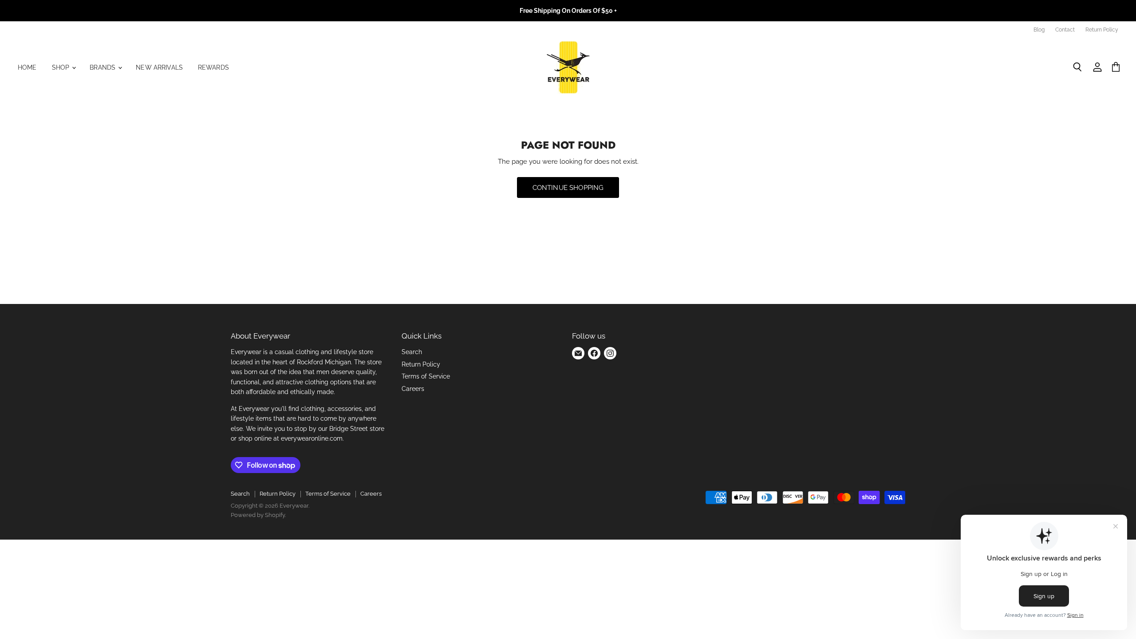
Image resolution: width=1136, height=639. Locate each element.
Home (27, 67)
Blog (1039, 30)
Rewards (213, 67)
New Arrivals (159, 67)
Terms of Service (426, 376)
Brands (103, 67)
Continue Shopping (568, 187)
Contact (1065, 30)
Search (412, 351)
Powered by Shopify (258, 515)
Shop (61, 67)
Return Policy (1101, 30)
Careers (413, 388)
